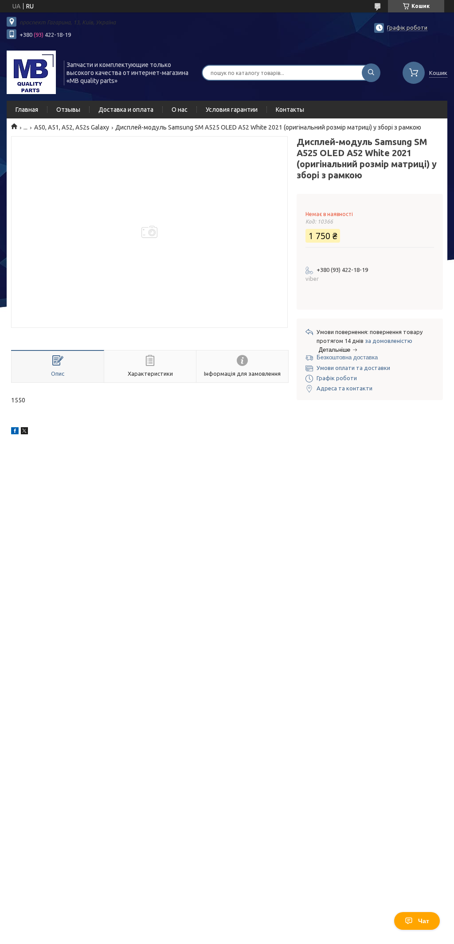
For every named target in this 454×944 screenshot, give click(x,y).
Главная (27, 109)
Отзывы (68, 109)
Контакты (290, 109)
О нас (180, 109)
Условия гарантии (232, 109)
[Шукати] (371, 72)
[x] (24, 432)
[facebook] (15, 432)
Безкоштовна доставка (347, 357)
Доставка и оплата (125, 109)
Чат (423, 920)
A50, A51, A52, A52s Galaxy (71, 127)
